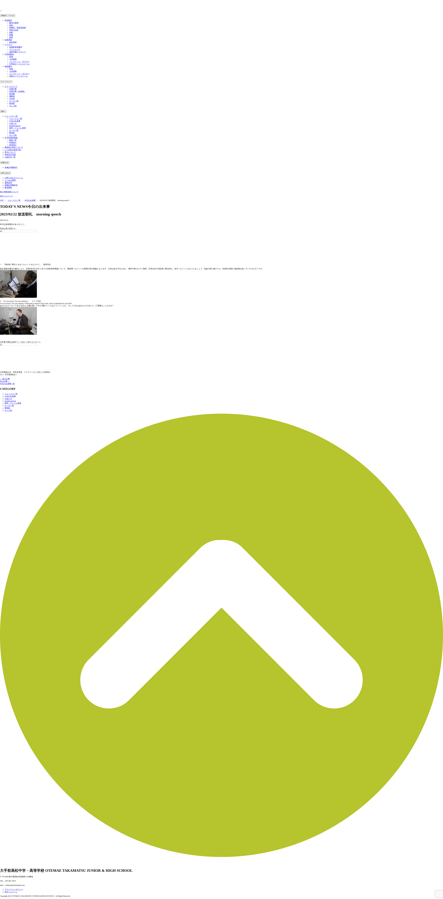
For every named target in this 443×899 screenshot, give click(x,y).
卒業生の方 (4, 162)
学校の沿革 (13, 30)
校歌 (11, 32)
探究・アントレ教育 (17, 128)
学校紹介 (13, 143)
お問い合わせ (5, 173)
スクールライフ (6, 82)
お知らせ (13, 123)
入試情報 (13, 59)
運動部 (12, 96)
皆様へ (3, 111)
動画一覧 (13, 140)
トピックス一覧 (15, 119)
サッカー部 (13, 101)
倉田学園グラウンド (17, 52)
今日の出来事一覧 (7, 384)
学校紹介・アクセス (7, 15)
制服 (11, 35)
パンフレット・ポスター (19, 62)
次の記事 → (5, 381)
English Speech (15, 126)
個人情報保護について (9, 192)
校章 (11, 37)
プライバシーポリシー (14, 889)
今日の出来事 (14, 121)
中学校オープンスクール (19, 64)
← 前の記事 (5, 379)
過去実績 (13, 42)
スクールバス (14, 49)
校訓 (11, 25)
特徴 (11, 57)
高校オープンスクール (18, 76)
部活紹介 (13, 145)
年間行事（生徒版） (17, 91)
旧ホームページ (6, 196)
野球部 (12, 103)
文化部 (12, 99)
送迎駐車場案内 (15, 47)
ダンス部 (13, 106)
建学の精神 (13, 23)
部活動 (12, 94)
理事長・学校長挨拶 (17, 28)
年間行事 (13, 89)
